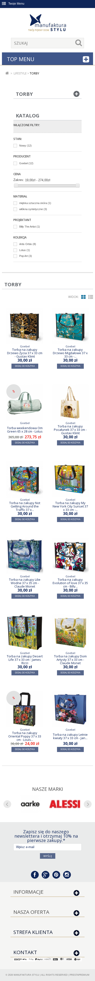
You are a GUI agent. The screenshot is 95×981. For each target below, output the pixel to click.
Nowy (25, 145)
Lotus (24, 250)
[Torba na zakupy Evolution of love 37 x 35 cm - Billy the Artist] (70, 556)
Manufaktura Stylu (26, 975)
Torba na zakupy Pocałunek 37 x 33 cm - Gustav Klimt (70, 429)
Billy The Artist (29, 226)
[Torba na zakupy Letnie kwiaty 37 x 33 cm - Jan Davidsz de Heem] (70, 709)
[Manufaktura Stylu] (47, 23)
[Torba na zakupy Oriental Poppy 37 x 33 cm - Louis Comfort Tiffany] (24, 709)
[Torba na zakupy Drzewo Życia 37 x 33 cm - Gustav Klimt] (24, 326)
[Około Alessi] (65, 804)
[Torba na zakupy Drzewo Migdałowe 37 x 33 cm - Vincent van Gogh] (70, 326)
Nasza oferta (31, 911)
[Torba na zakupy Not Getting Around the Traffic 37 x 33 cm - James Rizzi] (24, 479)
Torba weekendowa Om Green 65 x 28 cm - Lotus (25, 429)
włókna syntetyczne (33, 209)
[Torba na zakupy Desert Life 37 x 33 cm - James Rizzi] (24, 632)
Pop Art (25, 255)
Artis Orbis (27, 244)
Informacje (28, 891)
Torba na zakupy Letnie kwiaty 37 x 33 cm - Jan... (70, 736)
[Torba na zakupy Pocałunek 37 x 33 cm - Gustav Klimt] (70, 402)
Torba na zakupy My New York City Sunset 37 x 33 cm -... (70, 506)
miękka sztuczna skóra (35, 203)
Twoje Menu (16, 3)
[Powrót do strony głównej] (7, 73)
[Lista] (90, 297)
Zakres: (18, 180)
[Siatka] (83, 297)
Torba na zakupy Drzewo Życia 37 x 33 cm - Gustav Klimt (24, 353)
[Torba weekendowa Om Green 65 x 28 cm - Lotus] (24, 402)
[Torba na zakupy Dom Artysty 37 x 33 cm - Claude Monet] (70, 632)
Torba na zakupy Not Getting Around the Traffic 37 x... (24, 506)
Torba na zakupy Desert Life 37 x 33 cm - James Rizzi (25, 659)
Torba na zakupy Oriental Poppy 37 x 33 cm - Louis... (24, 736)
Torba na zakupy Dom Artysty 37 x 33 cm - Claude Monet (70, 659)
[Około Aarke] (30, 804)
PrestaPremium (79, 975)
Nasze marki (47, 789)
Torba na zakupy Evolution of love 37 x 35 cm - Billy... (70, 583)
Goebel (26, 163)
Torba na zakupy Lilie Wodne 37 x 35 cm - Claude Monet (24, 583)
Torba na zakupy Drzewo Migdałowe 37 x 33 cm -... (70, 353)
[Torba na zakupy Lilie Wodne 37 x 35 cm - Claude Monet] (24, 556)
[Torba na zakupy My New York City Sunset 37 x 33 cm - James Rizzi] (70, 479)
